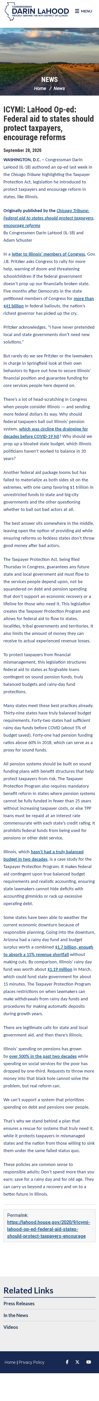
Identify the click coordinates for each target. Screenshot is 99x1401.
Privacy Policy (31, 1362)
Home (40, 88)
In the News (15, 1315)
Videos (10, 1327)
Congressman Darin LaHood (37, 11)
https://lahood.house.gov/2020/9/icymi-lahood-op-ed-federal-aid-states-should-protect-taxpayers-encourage (48, 1229)
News (49, 79)
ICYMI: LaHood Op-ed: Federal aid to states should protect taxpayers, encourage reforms (48, 123)
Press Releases (19, 1303)
